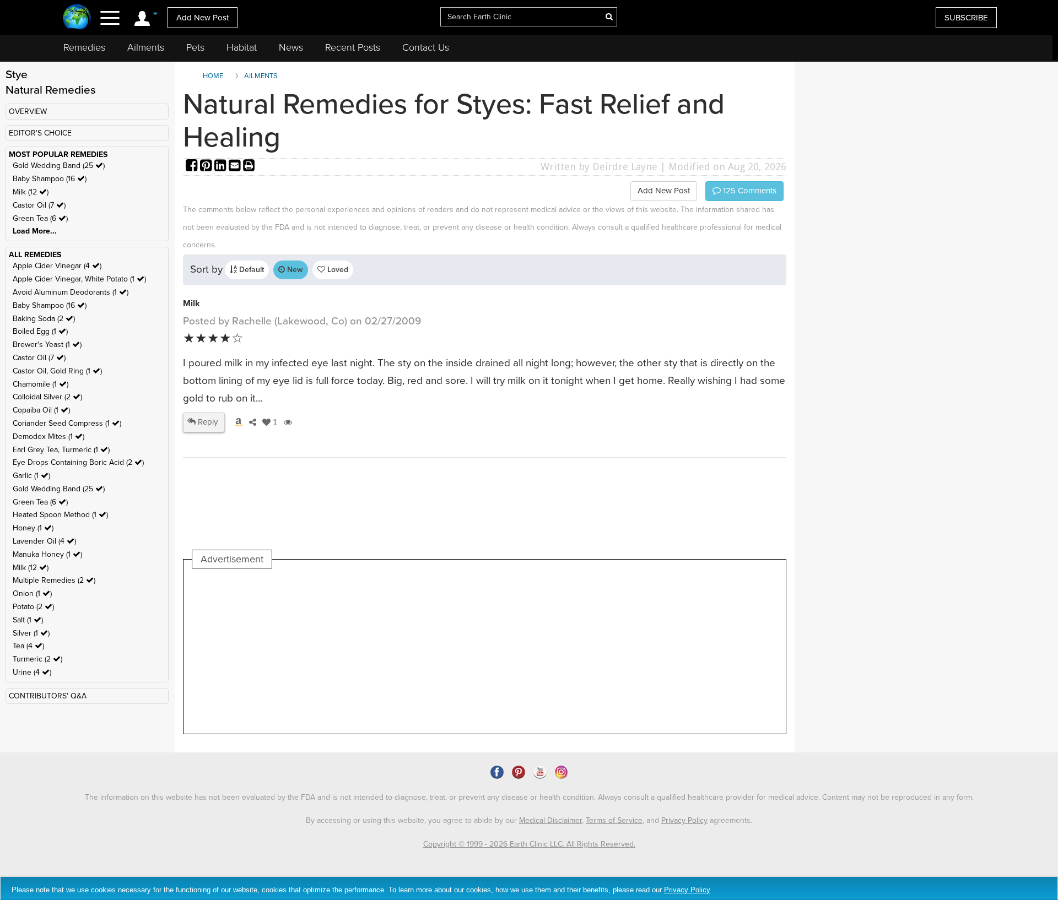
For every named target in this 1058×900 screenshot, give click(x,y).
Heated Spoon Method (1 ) (60, 514)
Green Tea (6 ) (40, 218)
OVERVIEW (28, 111)
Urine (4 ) (32, 672)
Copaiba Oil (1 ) (41, 410)
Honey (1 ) (33, 528)
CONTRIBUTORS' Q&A (48, 696)
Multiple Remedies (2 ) (54, 580)
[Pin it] (207, 166)
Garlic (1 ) (31, 475)
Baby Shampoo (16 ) (50, 178)
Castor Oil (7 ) (39, 205)
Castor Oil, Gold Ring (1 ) (57, 371)
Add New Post (202, 18)
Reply (207, 422)
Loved (336, 269)
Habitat (241, 47)
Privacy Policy (684, 820)
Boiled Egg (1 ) (40, 331)
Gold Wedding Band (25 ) (59, 165)
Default (250, 269)
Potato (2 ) (33, 606)
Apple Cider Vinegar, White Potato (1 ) (79, 279)
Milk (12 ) (30, 192)
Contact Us (425, 47)
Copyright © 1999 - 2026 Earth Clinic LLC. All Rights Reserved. (529, 844)
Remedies (84, 47)
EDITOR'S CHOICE (40, 133)
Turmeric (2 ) (37, 659)
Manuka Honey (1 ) (47, 554)
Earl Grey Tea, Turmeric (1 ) (61, 449)
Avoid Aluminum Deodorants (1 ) (70, 292)
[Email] (236, 166)
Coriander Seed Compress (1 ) (67, 423)
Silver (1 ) (31, 633)
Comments (748, 191)
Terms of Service (614, 820)
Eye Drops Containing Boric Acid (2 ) (78, 462)
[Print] (249, 166)
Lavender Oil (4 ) (44, 541)
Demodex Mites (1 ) (48, 436)
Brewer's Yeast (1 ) (47, 344)
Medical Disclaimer (550, 820)
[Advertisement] (393, 651)
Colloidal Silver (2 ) (47, 397)
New (294, 269)
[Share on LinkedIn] (221, 166)
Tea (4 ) (28, 645)
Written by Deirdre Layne (599, 166)
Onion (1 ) (32, 593)
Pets (195, 47)
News (291, 47)
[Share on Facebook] (193, 166)
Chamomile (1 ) (40, 384)
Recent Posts (352, 47)
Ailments (145, 47)
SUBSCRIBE (966, 18)
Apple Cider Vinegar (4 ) (57, 265)
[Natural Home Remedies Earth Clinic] (77, 18)
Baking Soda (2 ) (44, 318)
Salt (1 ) (28, 620)
